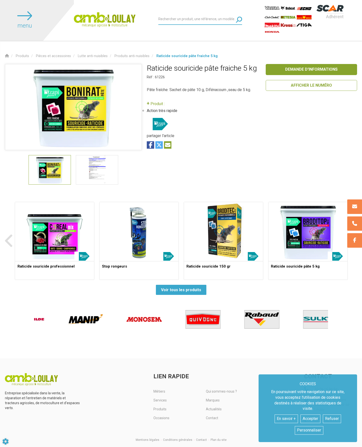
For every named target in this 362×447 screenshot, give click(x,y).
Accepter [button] (310, 418)
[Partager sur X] (159, 145)
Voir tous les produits (181, 289)
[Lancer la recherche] (239, 19)
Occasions (161, 418)
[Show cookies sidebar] (5, 441)
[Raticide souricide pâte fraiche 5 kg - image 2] (97, 170)
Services (160, 400)
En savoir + (286, 418)
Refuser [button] (332, 418)
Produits (159, 409)
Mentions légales (147, 440)
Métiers (159, 391)
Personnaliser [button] (309, 430)
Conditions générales (177, 440)
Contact (212, 418)
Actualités (214, 409)
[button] (187, 56)
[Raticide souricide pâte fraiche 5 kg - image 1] (50, 170)
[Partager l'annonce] (167, 145)
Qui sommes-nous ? (221, 391)
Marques (213, 400)
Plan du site (219, 440)
